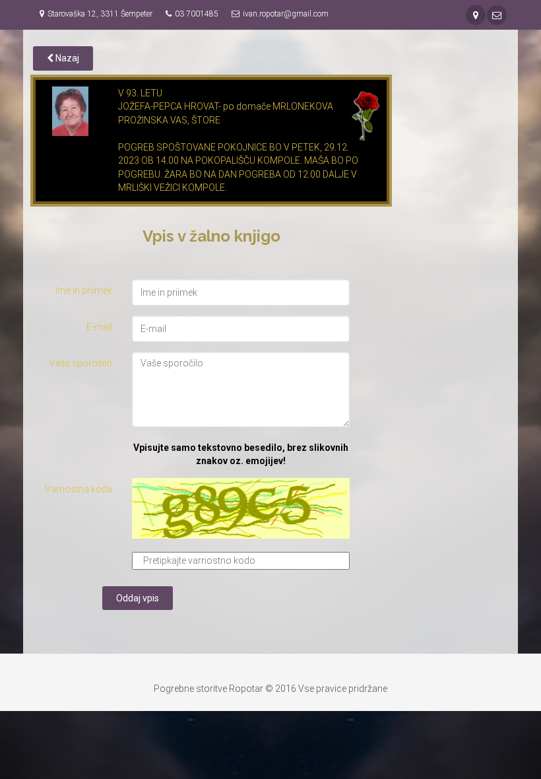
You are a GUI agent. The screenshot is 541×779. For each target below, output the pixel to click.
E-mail (99, 327)
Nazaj (66, 58)
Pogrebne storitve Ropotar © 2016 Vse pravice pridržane (270, 688)
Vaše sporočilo (80, 363)
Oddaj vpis (137, 598)
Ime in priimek (83, 290)
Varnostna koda (78, 489)
